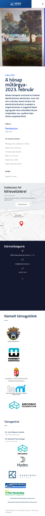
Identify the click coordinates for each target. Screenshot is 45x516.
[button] (43, 4)
